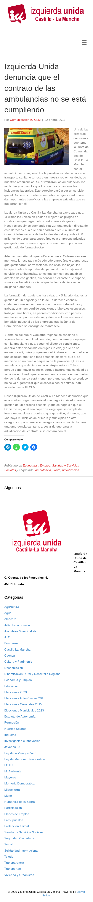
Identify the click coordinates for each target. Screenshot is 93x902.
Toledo (8, 856)
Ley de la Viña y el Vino (20, 753)
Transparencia (14, 862)
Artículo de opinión (17, 625)
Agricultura (11, 607)
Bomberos (11, 643)
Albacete (10, 619)
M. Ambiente (12, 771)
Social (8, 844)
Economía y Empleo (36, 465)
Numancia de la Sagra (19, 801)
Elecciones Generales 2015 (23, 704)
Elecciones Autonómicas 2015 (24, 698)
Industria (10, 734)
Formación (11, 722)
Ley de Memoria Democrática (24, 759)
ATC (7, 637)
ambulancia (43, 470)
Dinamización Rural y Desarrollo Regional (32, 674)
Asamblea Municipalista (20, 631)
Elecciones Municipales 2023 (24, 710)
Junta (56, 470)
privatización (70, 470)
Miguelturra (12, 789)
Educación (11, 686)
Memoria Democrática (19, 783)
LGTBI (8, 765)
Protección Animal (16, 826)
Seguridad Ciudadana (19, 838)
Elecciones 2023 (15, 692)
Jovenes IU (12, 747)
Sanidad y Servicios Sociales (23, 832)
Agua (7, 613)
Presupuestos (13, 820)
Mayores (10, 777)
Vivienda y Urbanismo (19, 875)
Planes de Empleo (16, 814)
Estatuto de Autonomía (19, 716)
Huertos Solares (15, 728)
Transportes (12, 868)
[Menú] (84, 42)
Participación (13, 807)
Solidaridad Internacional (21, 850)
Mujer (8, 795)
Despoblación (13, 668)
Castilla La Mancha (17, 649)
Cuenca (9, 655)
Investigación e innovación (22, 740)
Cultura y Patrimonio (18, 661)
